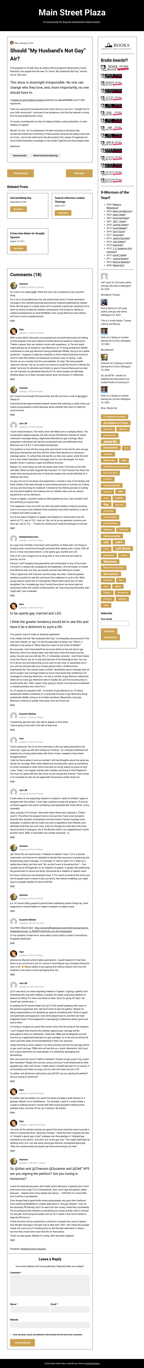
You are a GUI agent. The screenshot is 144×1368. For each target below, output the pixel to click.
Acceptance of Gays (116, 423)
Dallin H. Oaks (109, 460)
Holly (103, 337)
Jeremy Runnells (121, 238)
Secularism (108, 599)
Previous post (20, 173)
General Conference (111, 523)
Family (106, 498)
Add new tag (108, 429)
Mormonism (111, 574)
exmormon (107, 492)
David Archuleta (120, 218)
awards (110, 441)
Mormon (110, 562)
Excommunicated (112, 485)
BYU (126, 448)
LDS (106, 542)
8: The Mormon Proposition (114, 417)
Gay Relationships (110, 517)
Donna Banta (107, 308)
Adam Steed (119, 214)
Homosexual (123, 530)
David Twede (119, 255)
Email (54, 1304)
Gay (106, 504)
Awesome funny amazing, (33, 1249)
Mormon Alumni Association (114, 568)
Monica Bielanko (121, 262)
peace (121, 580)
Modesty (124, 555)
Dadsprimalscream (28, 537)
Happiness (108, 530)
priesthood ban (123, 593)
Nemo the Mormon (122, 211)
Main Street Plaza (72, 12)
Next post (79, 173)
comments (108, 454)
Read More (18, 209)
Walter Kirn (118, 265)
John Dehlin (119, 241)
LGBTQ (106, 549)
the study (82, 396)
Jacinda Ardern (120, 224)
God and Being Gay (20, 197)
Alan (21, 329)
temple (106, 605)
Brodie (106, 60)
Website (14, 1319)
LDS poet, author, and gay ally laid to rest (114, 311)
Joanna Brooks (120, 258)
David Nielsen (119, 228)
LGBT (118, 542)
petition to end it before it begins (28, 100)
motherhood (108, 580)
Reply (12, 320)
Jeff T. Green (119, 221)
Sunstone (122, 599)
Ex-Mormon (108, 479)
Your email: (106, 619)
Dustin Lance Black (110, 473)
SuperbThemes (93, 1363)
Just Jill (23, 423)
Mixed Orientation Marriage (45, 155)
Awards (119, 60)
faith (120, 491)
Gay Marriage (108, 511)
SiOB (33, 292)
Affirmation (123, 429)
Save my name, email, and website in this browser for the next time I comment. (48, 1334)
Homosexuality (19, 155)
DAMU (124, 460)
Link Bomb (123, 548)
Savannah (118, 235)
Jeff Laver (106, 282)
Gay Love (119, 505)
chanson (23, 284)
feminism (119, 498)
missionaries (109, 555)
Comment (16, 1272)
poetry (106, 586)
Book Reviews (111, 447)
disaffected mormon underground (115, 467)
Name (14, 1304)
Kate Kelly (117, 245)
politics (118, 586)
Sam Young (118, 231)
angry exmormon (110, 435)
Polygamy (107, 593)
